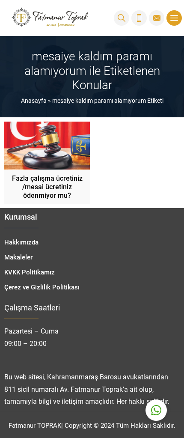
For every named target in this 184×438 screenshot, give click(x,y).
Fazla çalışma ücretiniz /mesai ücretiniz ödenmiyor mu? (47, 186)
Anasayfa (34, 100)
